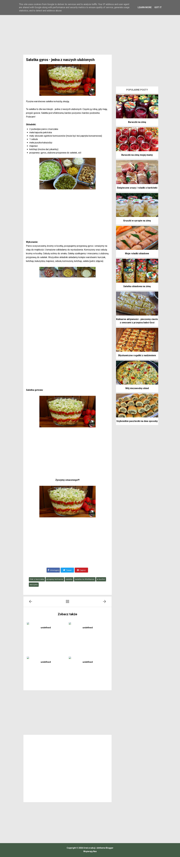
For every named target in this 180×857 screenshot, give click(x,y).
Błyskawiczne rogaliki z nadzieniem (137, 355)
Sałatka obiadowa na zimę (137, 286)
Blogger (109, 848)
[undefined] (46, 623)
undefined (46, 627)
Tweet (69, 570)
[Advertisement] (90, 30)
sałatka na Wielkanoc (84, 579)
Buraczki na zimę (137, 122)
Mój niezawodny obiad (137, 388)
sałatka (69, 579)
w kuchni (101, 579)
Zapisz (82, 570)
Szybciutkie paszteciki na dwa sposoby (137, 421)
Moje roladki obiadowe (137, 253)
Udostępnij (54, 570)
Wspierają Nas (90, 851)
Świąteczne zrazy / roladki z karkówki (137, 187)
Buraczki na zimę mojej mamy (137, 155)
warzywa (34, 585)
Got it (158, 7)
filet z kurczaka (37, 579)
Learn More (145, 7)
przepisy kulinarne (55, 579)
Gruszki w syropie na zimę (137, 220)
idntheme (100, 848)
